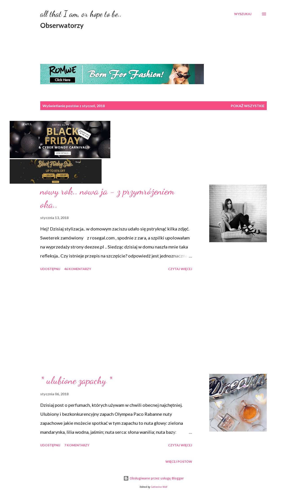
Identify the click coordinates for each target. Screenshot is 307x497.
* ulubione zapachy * (76, 380)
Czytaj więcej (180, 269)
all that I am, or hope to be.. (81, 14)
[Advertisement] (116, 323)
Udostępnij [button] (50, 269)
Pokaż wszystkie (248, 106)
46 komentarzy (77, 269)
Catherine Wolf (159, 487)
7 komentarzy (76, 445)
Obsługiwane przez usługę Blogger (156, 478)
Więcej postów (178, 461)
